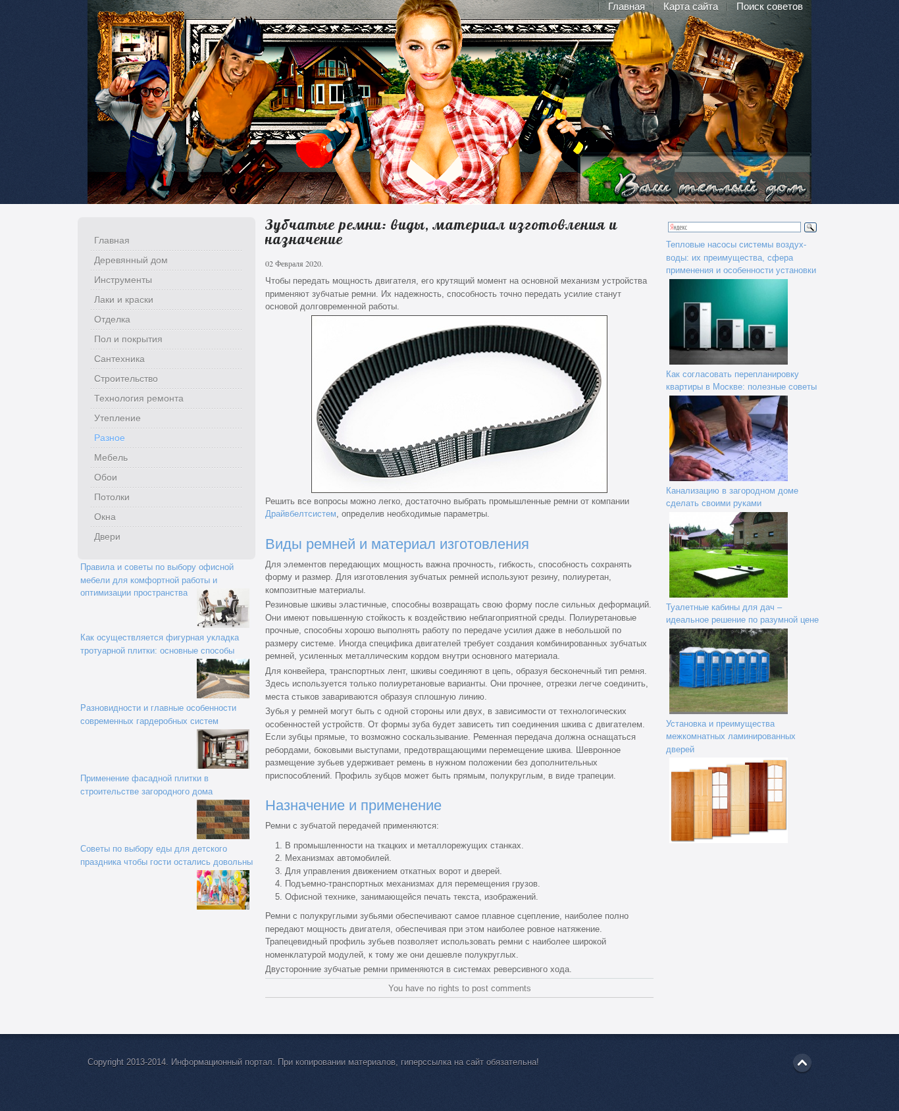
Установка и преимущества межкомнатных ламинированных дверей (731, 736)
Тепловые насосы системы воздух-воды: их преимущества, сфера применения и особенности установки (741, 257)
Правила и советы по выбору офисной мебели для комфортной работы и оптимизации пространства (157, 580)
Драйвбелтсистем (300, 514)
